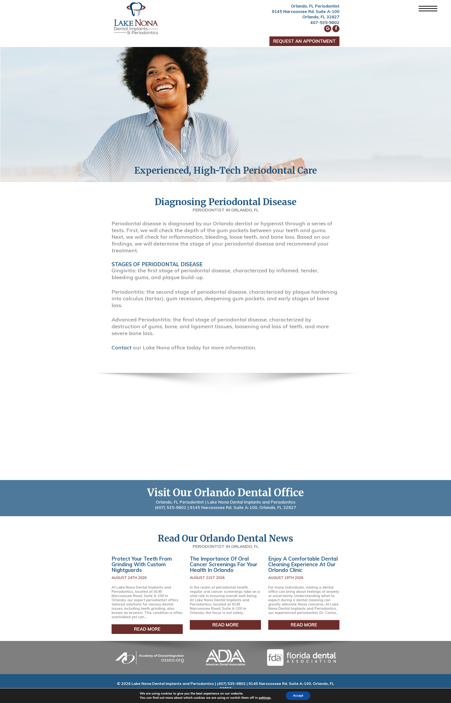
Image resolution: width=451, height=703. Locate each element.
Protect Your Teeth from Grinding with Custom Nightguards (142, 564)
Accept (298, 695)
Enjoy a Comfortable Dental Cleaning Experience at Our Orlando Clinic (303, 564)
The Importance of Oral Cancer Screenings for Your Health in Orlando (223, 564)
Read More (147, 629)
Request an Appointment (304, 41)
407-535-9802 (324, 22)
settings (265, 698)
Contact (122, 347)
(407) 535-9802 (170, 507)
